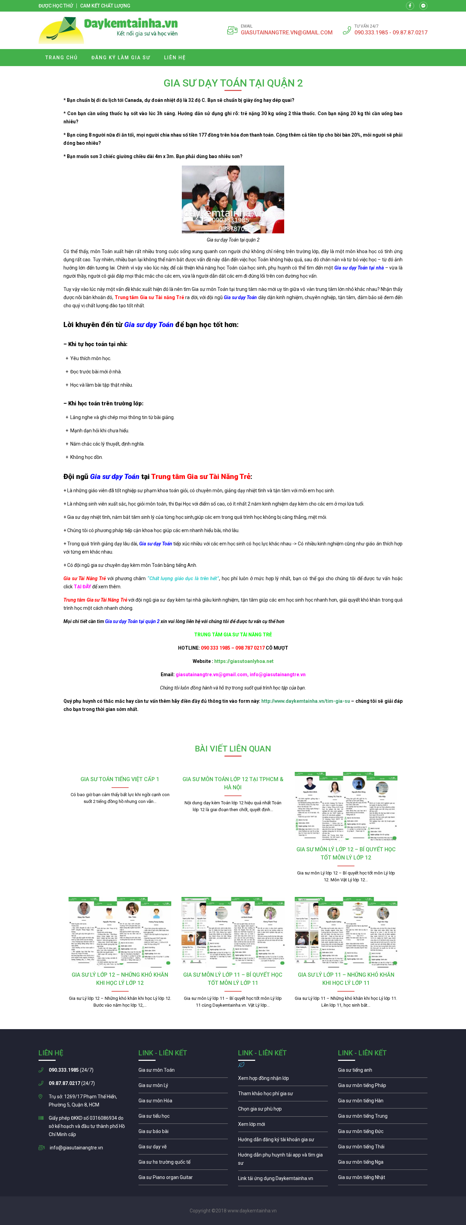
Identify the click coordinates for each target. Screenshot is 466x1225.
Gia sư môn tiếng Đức (383, 1133)
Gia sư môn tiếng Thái (383, 1148)
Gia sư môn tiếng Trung (383, 1117)
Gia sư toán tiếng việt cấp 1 (120, 779)
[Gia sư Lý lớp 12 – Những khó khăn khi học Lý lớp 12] (120, 932)
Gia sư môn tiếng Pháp (383, 1087)
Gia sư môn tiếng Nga (283, 1180)
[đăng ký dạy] (108, 30)
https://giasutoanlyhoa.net (244, 661)
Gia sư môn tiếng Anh (383, 1071)
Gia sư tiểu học (183, 1117)
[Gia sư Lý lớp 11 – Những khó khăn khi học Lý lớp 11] (346, 932)
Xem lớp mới (283, 1126)
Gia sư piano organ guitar (183, 1179)
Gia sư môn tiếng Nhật (383, 1179)
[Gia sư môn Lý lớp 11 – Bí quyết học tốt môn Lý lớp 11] (232, 932)
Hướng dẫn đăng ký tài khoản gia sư (283, 1141)
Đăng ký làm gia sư (120, 57)
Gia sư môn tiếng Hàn (383, 1102)
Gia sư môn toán (183, 1071)
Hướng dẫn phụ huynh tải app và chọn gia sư (283, 1160)
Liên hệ (175, 57)
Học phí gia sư (283, 1095)
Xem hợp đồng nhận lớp (283, 1080)
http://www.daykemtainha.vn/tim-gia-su (305, 701)
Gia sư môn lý (183, 1087)
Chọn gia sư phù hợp (283, 1110)
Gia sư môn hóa (183, 1102)
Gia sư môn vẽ (183, 1148)
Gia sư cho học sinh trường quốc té (183, 1163)
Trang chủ (61, 57)
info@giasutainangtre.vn (76, 1147)
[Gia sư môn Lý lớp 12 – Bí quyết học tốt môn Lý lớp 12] (346, 807)
